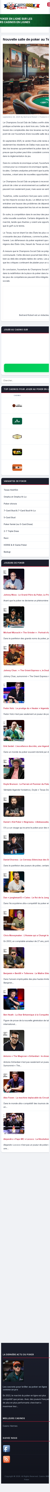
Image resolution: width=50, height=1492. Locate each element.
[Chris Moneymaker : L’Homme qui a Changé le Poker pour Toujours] (13, 929)
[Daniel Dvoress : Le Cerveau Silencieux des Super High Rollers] (13, 854)
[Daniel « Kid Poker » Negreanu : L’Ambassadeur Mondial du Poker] (13, 816)
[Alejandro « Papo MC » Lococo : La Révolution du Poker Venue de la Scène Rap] (13, 1133)
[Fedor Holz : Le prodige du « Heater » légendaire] (13, 702)
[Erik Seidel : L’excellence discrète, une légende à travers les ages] (13, 740)
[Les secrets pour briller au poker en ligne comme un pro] (13, 1380)
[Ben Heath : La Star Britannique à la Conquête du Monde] (13, 1009)
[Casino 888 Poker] (21, 9)
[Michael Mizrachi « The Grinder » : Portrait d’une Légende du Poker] (13, 626)
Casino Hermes (10, 1426)
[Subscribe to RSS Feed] (6, 1462)
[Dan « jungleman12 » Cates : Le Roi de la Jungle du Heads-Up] (13, 891)
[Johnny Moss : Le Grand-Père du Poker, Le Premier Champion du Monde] (13, 589)
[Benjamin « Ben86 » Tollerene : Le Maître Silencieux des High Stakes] (13, 967)
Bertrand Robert (30, 117)
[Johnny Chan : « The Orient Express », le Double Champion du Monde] (13, 664)
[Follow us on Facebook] (6, 1451)
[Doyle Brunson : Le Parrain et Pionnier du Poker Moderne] (13, 778)
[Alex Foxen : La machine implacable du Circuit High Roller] (13, 1092)
